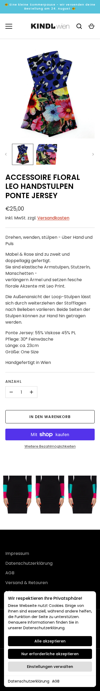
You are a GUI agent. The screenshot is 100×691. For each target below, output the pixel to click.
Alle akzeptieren (50, 641)
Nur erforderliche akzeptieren (50, 654)
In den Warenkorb (50, 416)
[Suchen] (79, 26)
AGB (55, 681)
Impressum (17, 553)
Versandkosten (53, 218)
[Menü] (9, 26)
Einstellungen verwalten (50, 666)
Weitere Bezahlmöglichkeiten (50, 446)
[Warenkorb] (91, 26)
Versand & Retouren (26, 583)
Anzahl (13, 381)
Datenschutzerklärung (28, 681)
